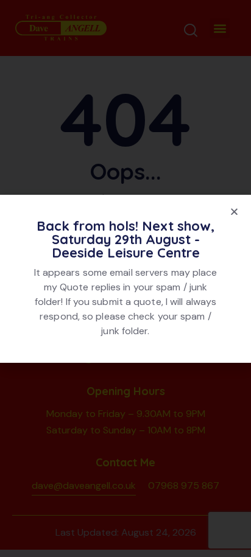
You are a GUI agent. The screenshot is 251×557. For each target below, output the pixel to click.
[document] (125, 278)
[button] (234, 211)
